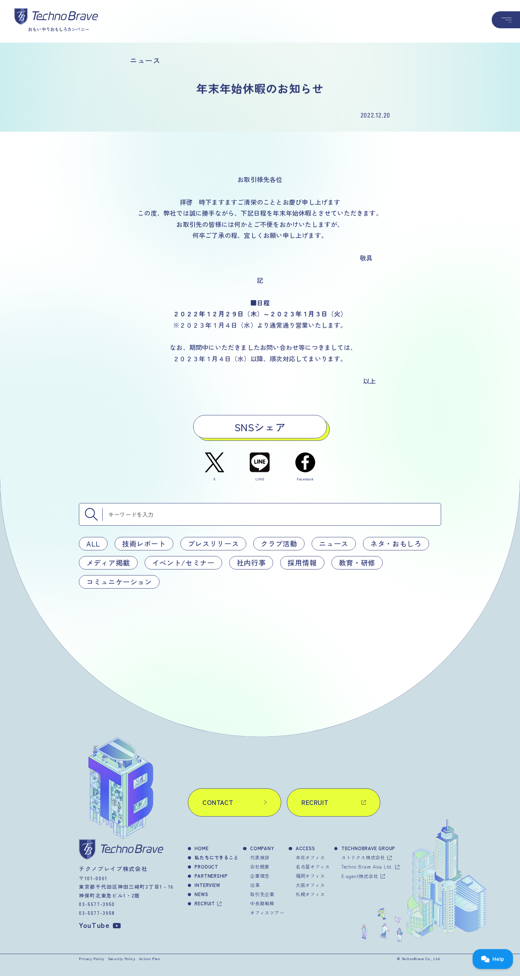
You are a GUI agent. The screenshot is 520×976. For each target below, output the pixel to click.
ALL (93, 543)
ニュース (333, 543)
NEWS (201, 894)
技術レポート (144, 543)
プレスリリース (213, 543)
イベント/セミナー (183, 562)
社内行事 (251, 562)
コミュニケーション (119, 582)
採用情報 (302, 562)
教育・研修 (357, 562)
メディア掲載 (108, 562)
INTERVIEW (207, 885)
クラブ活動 (279, 543)
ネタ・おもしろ (395, 543)
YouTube (94, 925)
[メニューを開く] (506, 19)
